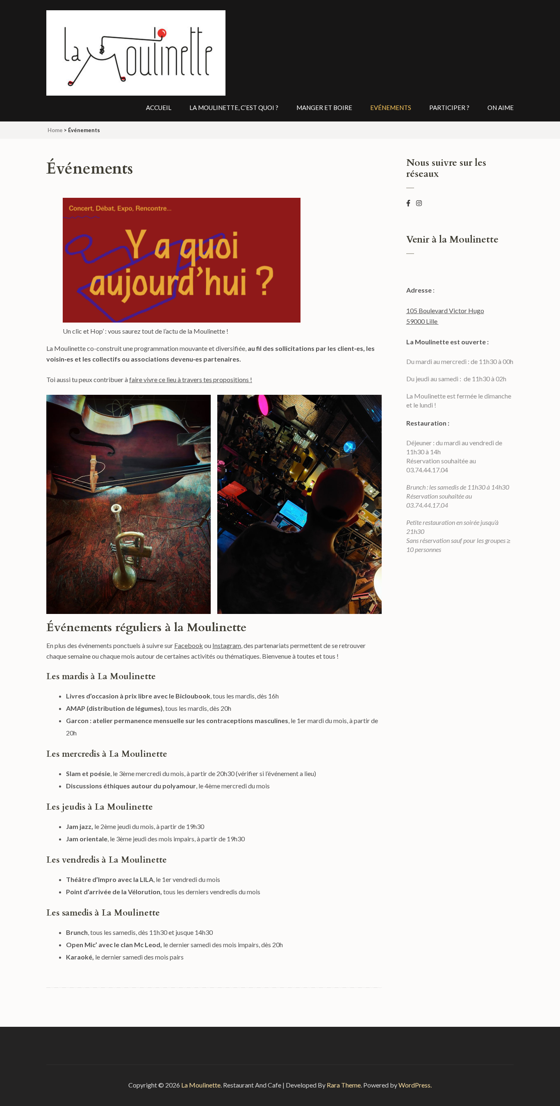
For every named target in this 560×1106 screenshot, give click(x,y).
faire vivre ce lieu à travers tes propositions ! (190, 379)
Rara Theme (344, 1085)
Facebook (188, 645)
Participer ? (449, 107)
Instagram (226, 645)
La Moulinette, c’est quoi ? (233, 107)
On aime (500, 107)
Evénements (390, 107)
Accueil (158, 107)
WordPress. (415, 1085)
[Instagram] (419, 203)
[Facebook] (408, 203)
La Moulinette (201, 1085)
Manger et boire (324, 107)
